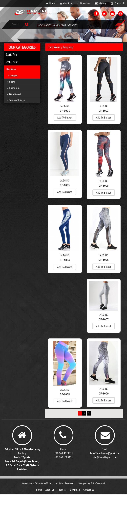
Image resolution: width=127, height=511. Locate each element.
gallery (102, 3)
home (52, 3)
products (62, 489)
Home (39, 489)
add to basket (64, 117)
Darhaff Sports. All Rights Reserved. (57, 483)
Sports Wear (44, 24)
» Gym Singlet (14, 94)
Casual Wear (59, 24)
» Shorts (11, 82)
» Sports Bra (13, 88)
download (85, 3)
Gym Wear (72, 24)
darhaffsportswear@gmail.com (105, 453)
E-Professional (98, 483)
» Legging (12, 75)
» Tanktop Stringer (16, 100)
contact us (120, 3)
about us (67, 3)
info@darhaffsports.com (105, 457)
